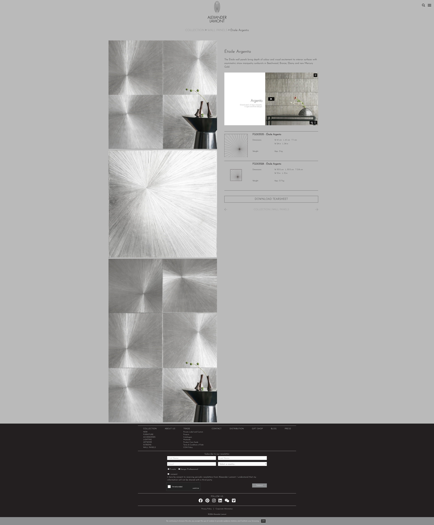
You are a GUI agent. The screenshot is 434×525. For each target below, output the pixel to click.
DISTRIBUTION (237, 429)
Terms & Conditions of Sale (193, 445)
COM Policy (188, 447)
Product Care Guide (190, 442)
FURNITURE (148, 434)
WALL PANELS (217, 30)
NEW (145, 432)
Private (173, 469)
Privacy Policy (206, 509)
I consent (173, 474)
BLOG (274, 429)
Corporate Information (224, 509)
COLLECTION (194, 30)
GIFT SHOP (257, 429)
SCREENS (147, 445)
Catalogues (187, 437)
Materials (186, 440)
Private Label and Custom (193, 432)
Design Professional (189, 469)
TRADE (186, 429)
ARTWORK (147, 442)
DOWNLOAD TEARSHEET (271, 199)
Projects (186, 434)
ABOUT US (170, 429)
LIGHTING (147, 440)
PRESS (288, 429)
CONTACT (217, 429)
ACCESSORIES (149, 437)
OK (263, 521)
